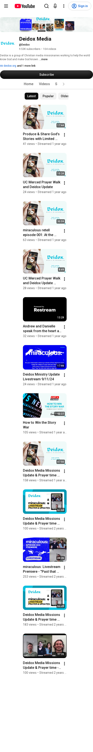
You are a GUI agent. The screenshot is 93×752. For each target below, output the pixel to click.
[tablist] (46, 84)
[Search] (46, 6)
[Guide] (6, 6)
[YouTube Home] (24, 6)
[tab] (28, 84)
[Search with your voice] (55, 6)
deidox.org (9, 65)
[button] (63, 84)
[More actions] (64, 134)
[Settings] (63, 6)
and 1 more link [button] (26, 65)
